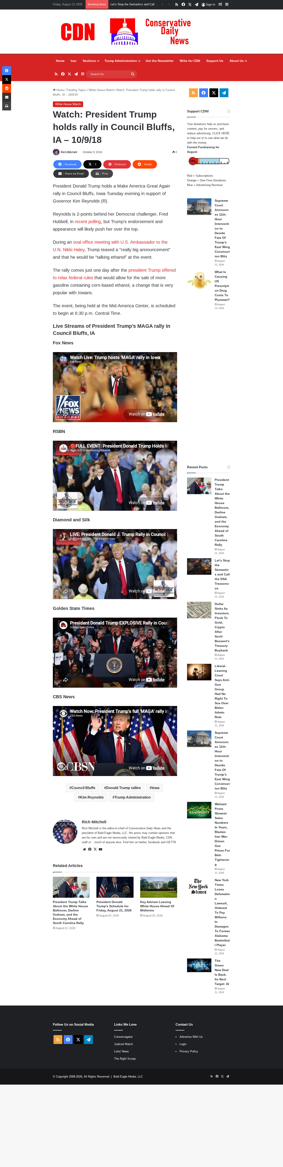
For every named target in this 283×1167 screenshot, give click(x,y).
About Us (236, 61)
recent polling (88, 221)
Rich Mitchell (69, 152)
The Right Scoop (125, 1058)
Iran (73, 61)
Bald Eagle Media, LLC (128, 1076)
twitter (142, 842)
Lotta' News (121, 1051)
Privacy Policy (189, 1051)
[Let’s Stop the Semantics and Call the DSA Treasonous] (199, 566)
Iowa (155, 788)
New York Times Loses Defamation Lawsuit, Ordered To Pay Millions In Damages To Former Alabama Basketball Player (222, 912)
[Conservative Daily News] (128, 31)
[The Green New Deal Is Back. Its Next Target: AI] (199, 965)
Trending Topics (76, 90)
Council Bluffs (83, 788)
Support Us (214, 61)
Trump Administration (121, 61)
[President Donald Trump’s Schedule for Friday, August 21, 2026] (114, 887)
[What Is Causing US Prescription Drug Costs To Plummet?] (199, 280)
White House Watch (101, 90)
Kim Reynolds (92, 797)
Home (60, 61)
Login (183, 1044)
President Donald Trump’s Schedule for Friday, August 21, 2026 (114, 906)
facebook (154, 842)
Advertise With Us (191, 1036)
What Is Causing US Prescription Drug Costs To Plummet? (222, 286)
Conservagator (123, 1036)
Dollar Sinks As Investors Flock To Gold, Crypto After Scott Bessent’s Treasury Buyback (222, 627)
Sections (89, 61)
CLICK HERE (220, 133)
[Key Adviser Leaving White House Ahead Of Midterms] (158, 887)
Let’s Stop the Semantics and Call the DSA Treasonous (222, 574)
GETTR (171, 842)
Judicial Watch (123, 1044)
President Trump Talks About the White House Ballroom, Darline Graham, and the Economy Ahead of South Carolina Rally (222, 512)
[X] (95, 849)
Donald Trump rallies (123, 788)
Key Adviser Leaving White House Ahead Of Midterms (157, 906)
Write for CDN (190, 61)
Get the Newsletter (160, 61)
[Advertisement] (208, 387)
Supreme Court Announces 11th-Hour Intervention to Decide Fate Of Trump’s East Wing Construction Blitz (222, 228)
